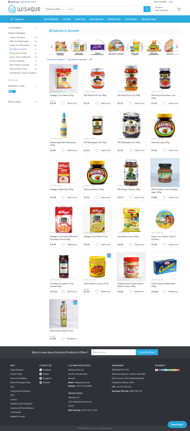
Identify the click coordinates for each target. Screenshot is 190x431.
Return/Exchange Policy (20, 382)
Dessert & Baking (17, 61)
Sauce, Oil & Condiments (20, 57)
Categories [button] (19, 19)
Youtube (46, 382)
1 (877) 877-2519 (28, 2)
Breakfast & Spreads (18, 49)
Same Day (80, 19)
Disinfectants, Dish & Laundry (22, 73)
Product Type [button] (16, 86)
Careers (13, 399)
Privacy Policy (16, 374)
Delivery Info (114, 19)
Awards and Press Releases (22, 408)
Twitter (46, 374)
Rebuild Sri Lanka (17, 416)
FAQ (12, 387)
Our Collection (51, 19)
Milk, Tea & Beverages (19, 41)
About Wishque (16, 370)
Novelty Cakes (149, 19)
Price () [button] (14, 102)
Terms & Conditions (18, 378)
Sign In (160, 7)
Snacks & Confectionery (20, 45)
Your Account (161, 10)
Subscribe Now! (147, 352)
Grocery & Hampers (55, 9)
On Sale (67, 19)
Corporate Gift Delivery (20, 391)
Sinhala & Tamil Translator (21, 404)
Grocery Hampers (17, 37)
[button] (147, 9)
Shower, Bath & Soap (18, 69)
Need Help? (177, 424)
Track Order (131, 19)
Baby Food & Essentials (19, 65)
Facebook (47, 370)
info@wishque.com (82, 382)
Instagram (47, 378)
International (96, 19)
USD (171, 2)
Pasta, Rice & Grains (18, 53)
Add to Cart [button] (72, 103)
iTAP (12, 395)
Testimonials (15, 412)
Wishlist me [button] (105, 291)
